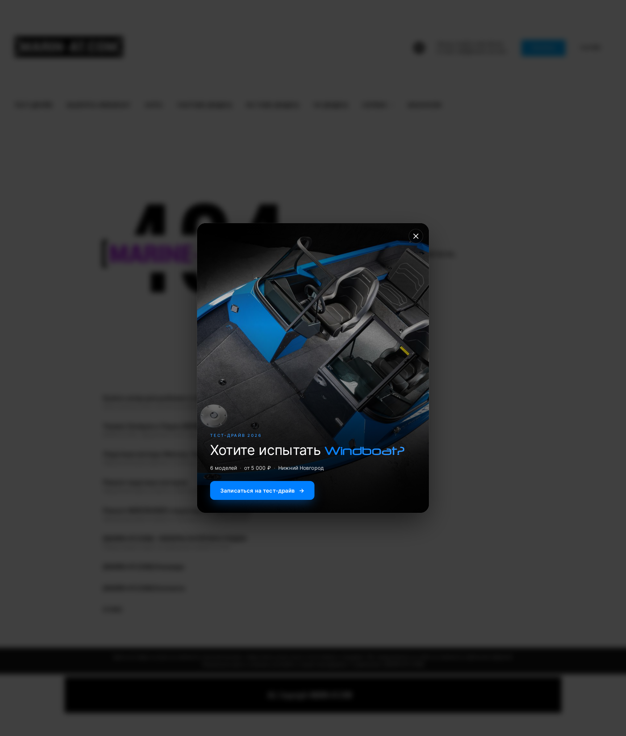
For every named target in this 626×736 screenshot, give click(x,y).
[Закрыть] (416, 236)
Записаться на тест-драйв (262, 490)
